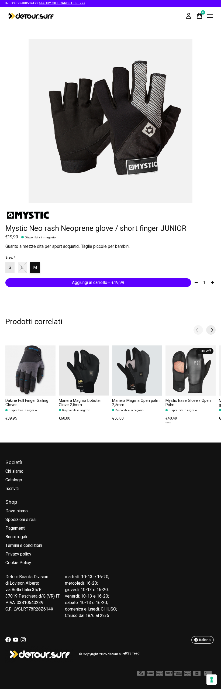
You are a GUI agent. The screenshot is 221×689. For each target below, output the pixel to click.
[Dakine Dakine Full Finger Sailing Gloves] (30, 370)
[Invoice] (197, 674)
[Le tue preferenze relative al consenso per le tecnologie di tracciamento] (211, 679)
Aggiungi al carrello (98, 282)
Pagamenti (15, 528)
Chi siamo (14, 471)
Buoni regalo (17, 537)
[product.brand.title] (110, 215)
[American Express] (178, 674)
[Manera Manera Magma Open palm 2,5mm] (137, 370)
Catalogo (13, 480)
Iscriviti (12, 488)
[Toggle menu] (210, 16)
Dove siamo (16, 511)
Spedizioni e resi (20, 519)
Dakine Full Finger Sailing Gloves (26, 403)
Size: (10, 257)
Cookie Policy (18, 563)
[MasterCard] (159, 674)
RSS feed (132, 653)
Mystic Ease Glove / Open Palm (188, 403)
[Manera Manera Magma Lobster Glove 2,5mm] (84, 370)
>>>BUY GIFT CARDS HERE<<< (62, 3)
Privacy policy (18, 554)
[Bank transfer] (150, 674)
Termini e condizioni (23, 545)
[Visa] (169, 674)
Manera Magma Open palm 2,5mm (136, 403)
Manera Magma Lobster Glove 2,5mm (80, 403)
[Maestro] (187, 674)
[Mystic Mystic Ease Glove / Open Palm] (190, 370)
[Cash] (141, 674)
